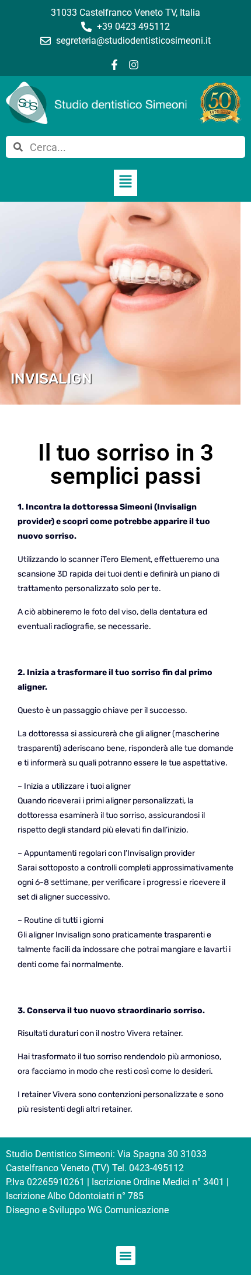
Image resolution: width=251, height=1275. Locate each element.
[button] (125, 183)
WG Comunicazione (128, 1210)
